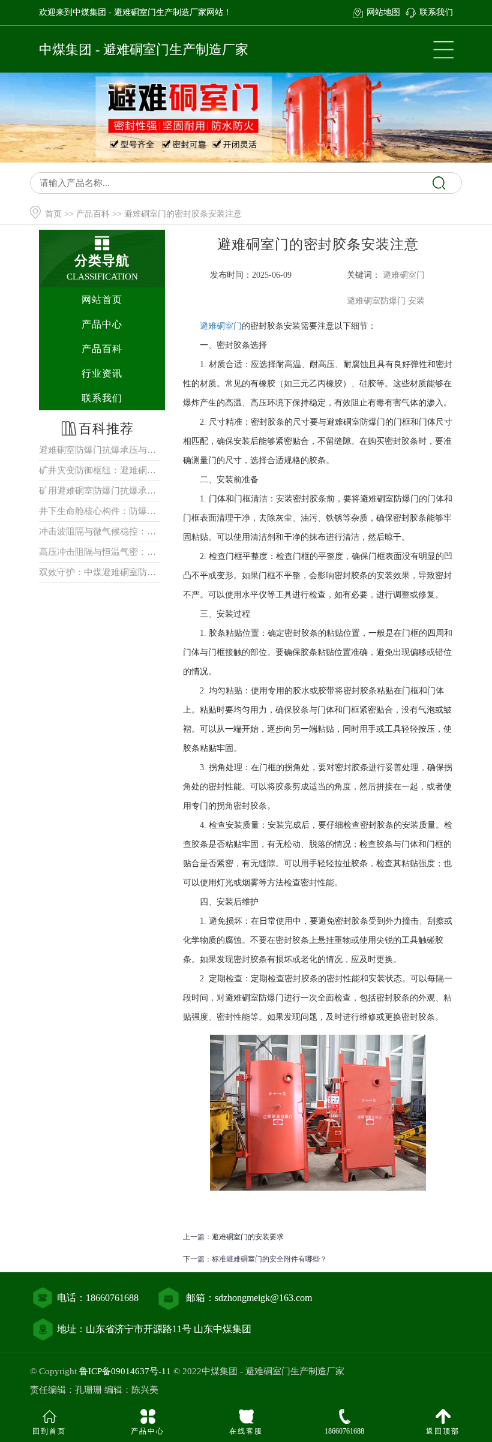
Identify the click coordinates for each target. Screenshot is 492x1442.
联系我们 (436, 12)
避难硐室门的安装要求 (248, 1237)
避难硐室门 (221, 326)
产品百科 (93, 213)
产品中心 (102, 324)
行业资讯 (102, 373)
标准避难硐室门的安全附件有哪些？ (269, 1259)
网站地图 (383, 12)
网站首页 (102, 300)
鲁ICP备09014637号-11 (125, 1371)
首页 (53, 213)
